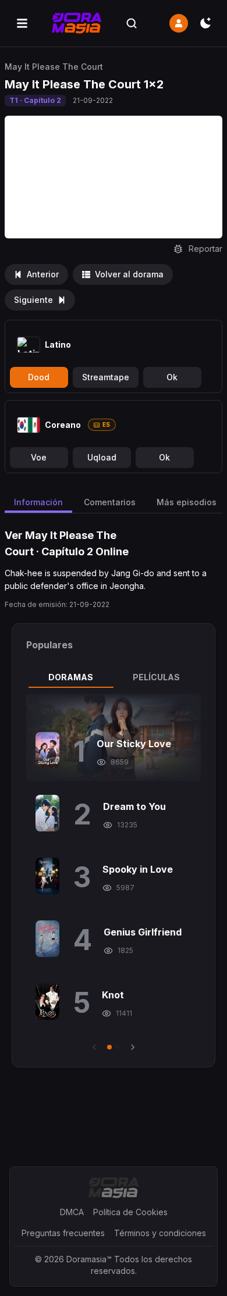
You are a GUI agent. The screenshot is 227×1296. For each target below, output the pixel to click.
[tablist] (113, 677)
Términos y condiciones (160, 1233)
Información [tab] (38, 502)
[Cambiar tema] (205, 23)
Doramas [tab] (70, 677)
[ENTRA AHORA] (178, 23)
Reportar (205, 249)
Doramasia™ (89, 1259)
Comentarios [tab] (110, 502)
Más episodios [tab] (187, 502)
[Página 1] (109, 1047)
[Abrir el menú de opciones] (22, 23)
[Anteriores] (94, 1047)
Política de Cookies (130, 1212)
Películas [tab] (156, 677)
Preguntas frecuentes (63, 1233)
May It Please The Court (54, 67)
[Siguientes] (133, 1047)
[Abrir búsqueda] (131, 23)
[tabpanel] (113, 873)
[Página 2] (117, 1047)
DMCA (72, 1212)
